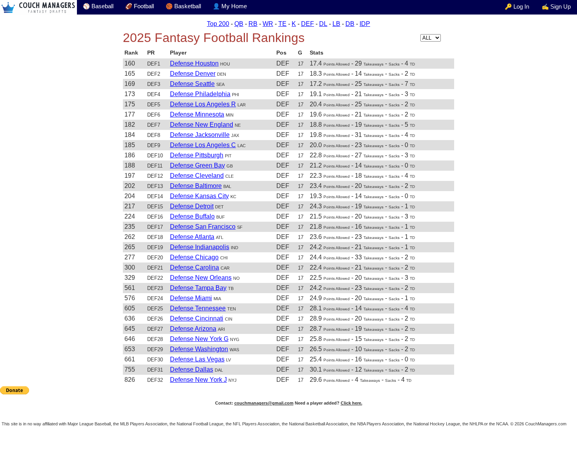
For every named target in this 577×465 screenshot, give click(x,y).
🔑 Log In (517, 7)
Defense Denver (192, 73)
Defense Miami (191, 298)
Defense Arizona (193, 328)
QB (238, 23)
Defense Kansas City (199, 196)
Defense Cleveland (197, 175)
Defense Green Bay (197, 165)
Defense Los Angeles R (203, 104)
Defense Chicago (194, 257)
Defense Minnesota (197, 114)
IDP (365, 23)
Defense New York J (198, 379)
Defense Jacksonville (200, 134)
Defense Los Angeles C (203, 145)
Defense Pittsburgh (196, 155)
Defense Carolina (194, 267)
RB (252, 23)
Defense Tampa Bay (198, 287)
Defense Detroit (192, 206)
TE (282, 23)
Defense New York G (199, 339)
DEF (307, 23)
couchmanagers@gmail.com (264, 403)
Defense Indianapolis (199, 247)
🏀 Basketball (183, 6)
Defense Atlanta (192, 236)
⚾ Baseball (98, 6)
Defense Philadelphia (200, 94)
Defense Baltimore (196, 185)
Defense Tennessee (198, 308)
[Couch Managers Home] (38, 7)
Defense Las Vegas (197, 359)
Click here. (351, 403)
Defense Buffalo (192, 216)
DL (323, 23)
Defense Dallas (191, 369)
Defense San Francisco (203, 226)
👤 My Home (230, 6)
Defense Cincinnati (196, 318)
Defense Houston (194, 63)
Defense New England (201, 124)
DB (349, 23)
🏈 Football (139, 6)
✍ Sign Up (556, 7)
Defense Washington (199, 349)
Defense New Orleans (201, 277)
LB (336, 23)
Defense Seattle (192, 83)
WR (268, 23)
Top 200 (218, 23)
